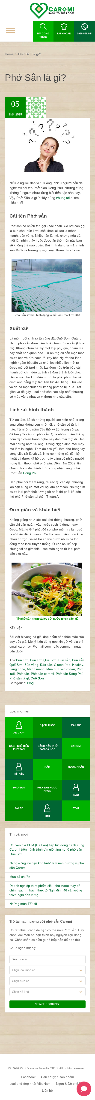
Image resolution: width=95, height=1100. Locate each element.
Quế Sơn (37, 678)
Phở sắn (23, 674)
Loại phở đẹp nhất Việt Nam (29, 1083)
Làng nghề (17, 669)
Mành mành (36, 669)
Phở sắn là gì (19, 678)
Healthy (77, 665)
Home (9, 54)
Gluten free (62, 665)
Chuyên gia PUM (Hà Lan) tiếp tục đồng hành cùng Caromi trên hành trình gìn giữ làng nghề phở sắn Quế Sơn (46, 849)
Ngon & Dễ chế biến (70, 1083)
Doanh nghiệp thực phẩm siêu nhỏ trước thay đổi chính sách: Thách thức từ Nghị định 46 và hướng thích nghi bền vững (45, 890)
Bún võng (31, 665)
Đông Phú (30, 473)
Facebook (28, 1077)
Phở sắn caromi (42, 674)
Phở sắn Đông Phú (69, 674)
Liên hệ (47, 1090)
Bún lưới (22, 660)
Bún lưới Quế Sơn (43, 660)
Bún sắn (64, 660)
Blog (30, 683)
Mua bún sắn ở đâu (60, 669)
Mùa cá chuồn (19, 877)
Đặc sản (46, 665)
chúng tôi (62, 198)
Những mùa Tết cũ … (25, 904)
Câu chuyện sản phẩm (57, 1077)
